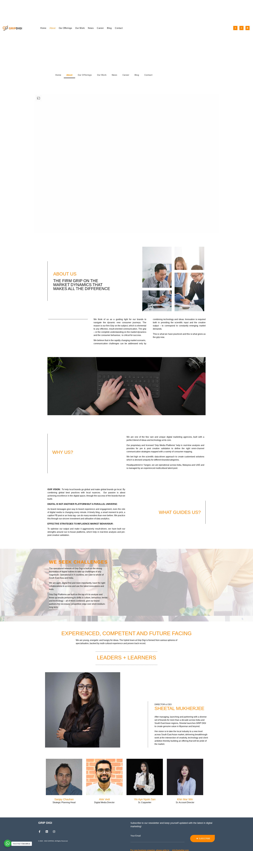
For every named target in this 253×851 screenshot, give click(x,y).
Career (100, 28)
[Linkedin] (247, 28)
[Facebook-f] (235, 28)
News (91, 28)
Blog (109, 28)
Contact (119, 28)
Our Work (80, 28)
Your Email (135, 836)
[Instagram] (241, 28)
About (52, 28)
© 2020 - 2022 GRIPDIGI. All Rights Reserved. (53, 841)
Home (43, 28)
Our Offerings (65, 28)
